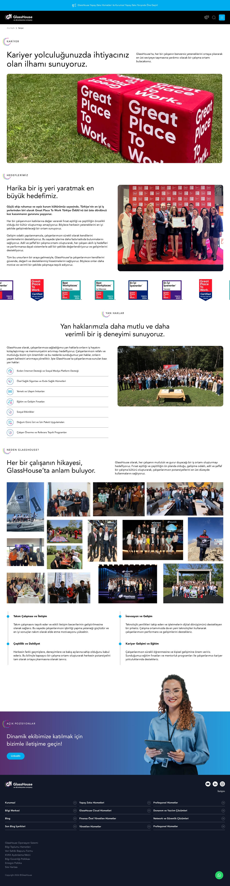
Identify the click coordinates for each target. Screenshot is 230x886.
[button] (219, 875)
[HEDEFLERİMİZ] (18, 290)
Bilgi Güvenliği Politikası (17, 859)
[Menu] (222, 17)
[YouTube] (207, 784)
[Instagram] (222, 784)
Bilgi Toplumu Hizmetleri (18, 847)
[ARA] (214, 17)
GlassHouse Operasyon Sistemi (21, 843)
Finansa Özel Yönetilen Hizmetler (97, 818)
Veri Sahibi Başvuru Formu (19, 851)
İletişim (221, 791)
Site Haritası (11, 867)
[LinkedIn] (215, 784)
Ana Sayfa (10, 28)
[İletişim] (206, 17)
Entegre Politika (13, 863)
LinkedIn (15, 756)
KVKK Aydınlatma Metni (17, 855)
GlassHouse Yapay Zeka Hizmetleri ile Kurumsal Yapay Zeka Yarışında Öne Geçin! (118, 5)
